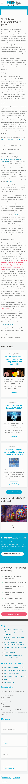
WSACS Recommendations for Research (15, 676)
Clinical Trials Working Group (11, 673)
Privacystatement (6, 777)
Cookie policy (17, 777)
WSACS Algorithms (9, 682)
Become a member (14, 614)
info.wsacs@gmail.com (7, 324)
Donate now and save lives (12, 554)
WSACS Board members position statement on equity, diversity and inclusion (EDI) (13, 632)
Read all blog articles (14, 492)
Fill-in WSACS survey (9, 652)
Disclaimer (4, 781)
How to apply (7, 679)
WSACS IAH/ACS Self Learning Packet (14, 667)
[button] (2, 3)
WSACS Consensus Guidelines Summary (15, 670)
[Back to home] (14, 3)
